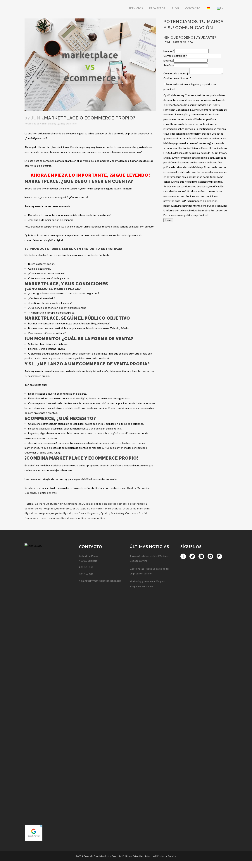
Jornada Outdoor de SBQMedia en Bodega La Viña (149, 558)
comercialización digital (100, 503)
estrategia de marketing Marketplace (97, 508)
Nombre (169, 50)
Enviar (168, 220)
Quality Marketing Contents (119, 513)
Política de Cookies (166, 856)
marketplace (42, 513)
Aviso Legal (150, 856)
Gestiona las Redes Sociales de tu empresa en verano (149, 571)
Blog (50, 123)
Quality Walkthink (67, 123)
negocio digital (61, 513)
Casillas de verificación (177, 78)
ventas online (96, 518)
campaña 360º (75, 503)
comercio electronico (131, 503)
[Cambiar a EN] (220, 8)
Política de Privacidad (132, 856)
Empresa (168, 60)
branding (59, 503)
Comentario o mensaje (176, 73)
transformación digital (54, 518)
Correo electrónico (175, 55)
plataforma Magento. (85, 513)
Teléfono (168, 65)
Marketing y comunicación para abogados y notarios (147, 584)
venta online (78, 518)
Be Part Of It (43, 503)
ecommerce (63, 508)
